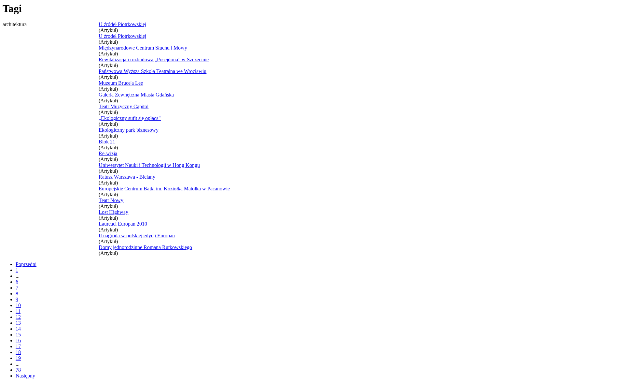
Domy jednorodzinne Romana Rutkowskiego (145, 247)
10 (18, 305)
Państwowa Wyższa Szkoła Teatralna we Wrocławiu (152, 71)
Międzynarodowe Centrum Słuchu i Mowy (143, 48)
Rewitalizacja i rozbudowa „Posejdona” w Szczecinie (154, 59)
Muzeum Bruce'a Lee (121, 83)
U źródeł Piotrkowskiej (122, 24)
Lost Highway (113, 212)
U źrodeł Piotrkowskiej (122, 36)
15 (18, 334)
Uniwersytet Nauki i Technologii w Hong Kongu (149, 165)
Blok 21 (107, 141)
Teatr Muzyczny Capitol (123, 106)
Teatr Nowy (111, 200)
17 (18, 346)
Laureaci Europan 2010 (123, 224)
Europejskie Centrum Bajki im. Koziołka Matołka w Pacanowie (164, 188)
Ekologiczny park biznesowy (129, 130)
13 (18, 323)
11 (18, 311)
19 (18, 358)
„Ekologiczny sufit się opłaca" (130, 118)
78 (18, 370)
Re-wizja (108, 153)
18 (18, 352)
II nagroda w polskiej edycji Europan (137, 235)
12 (18, 317)
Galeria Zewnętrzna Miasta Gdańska (136, 94)
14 (18, 329)
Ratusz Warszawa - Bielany (127, 177)
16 (18, 340)
